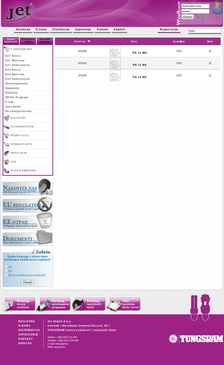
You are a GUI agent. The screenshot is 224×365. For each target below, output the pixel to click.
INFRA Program (16, 97)
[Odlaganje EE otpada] (28, 221)
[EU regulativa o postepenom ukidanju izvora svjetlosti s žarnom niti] (28, 204)
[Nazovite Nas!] (28, 187)
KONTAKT (25, 338)
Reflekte (11, 92)
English (119, 29)
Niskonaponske (16, 83)
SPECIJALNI (18, 153)
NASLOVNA (26, 321)
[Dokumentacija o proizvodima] (28, 237)
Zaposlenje (83, 29)
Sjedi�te (179, 41)
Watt (210, 41)
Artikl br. (80, 41)
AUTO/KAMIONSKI (23, 170)
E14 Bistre (13, 69)
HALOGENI (18, 117)
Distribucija (61, 29)
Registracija (169, 29)
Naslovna (23, 29)
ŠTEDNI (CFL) (19, 135)
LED (13, 161)
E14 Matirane (15, 74)
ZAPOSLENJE (28, 334)
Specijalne (13, 106)
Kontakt (102, 29)
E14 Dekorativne (17, 79)
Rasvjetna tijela (28, 40)
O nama (41, 29)
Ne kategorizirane (18, 111)
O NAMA (24, 325)
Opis (134, 41)
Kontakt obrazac (45, 40)
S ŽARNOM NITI (21, 49)
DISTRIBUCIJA (29, 330)
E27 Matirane (15, 60)
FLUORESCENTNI (22, 126)
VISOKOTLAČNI (21, 144)
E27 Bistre (13, 55)
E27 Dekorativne (17, 65)
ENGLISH (25, 343)
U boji (9, 102)
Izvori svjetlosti (10, 40)
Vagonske (12, 88)
